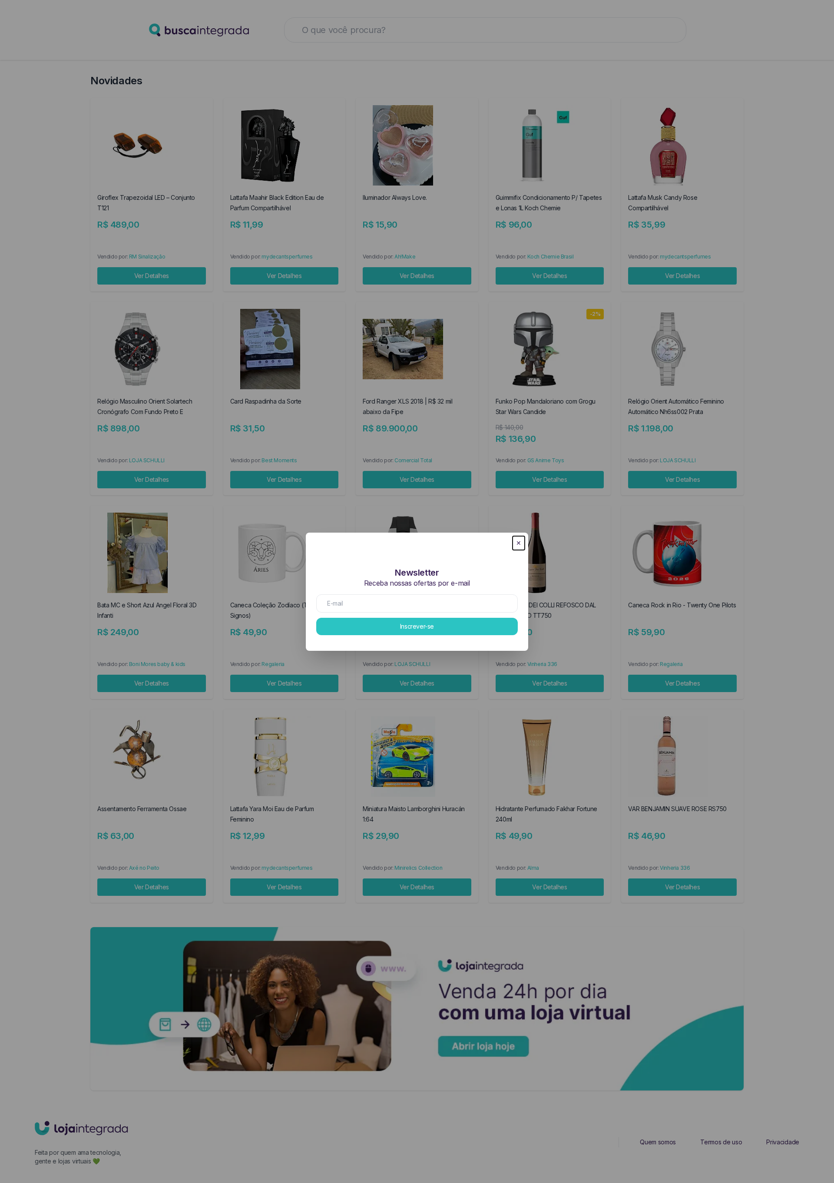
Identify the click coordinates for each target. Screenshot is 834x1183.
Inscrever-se (417, 626)
